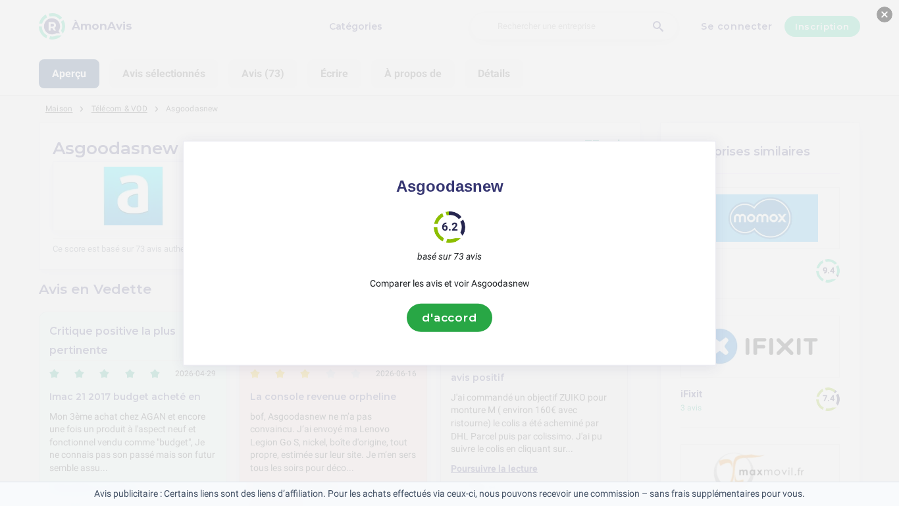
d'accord (449, 317)
